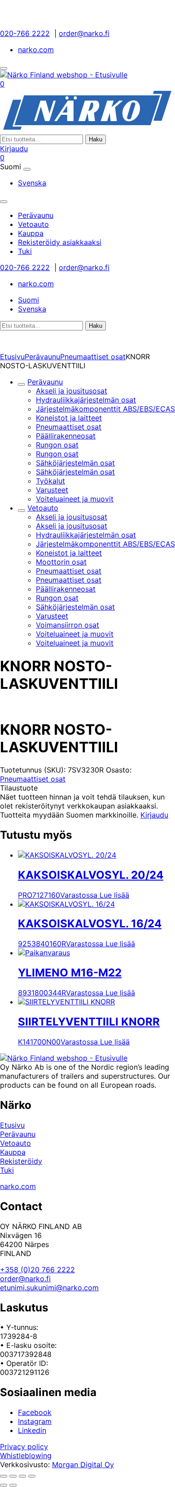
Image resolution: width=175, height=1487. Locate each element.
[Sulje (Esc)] (31, 1476)
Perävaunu (42, 356)
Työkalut (50, 480)
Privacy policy (24, 1446)
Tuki (7, 1170)
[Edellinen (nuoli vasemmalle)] (3, 1485)
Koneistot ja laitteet (69, 417)
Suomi (28, 299)
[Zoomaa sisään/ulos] (3, 1476)
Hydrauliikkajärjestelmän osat (86, 399)
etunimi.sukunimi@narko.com (49, 1287)
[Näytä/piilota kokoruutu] (13, 1476)
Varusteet (52, 489)
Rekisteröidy (21, 1161)
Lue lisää (114, 894)
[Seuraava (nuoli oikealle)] (13, 1485)
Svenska (32, 182)
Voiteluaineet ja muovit (75, 498)
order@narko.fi (84, 33)
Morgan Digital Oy (83, 1464)
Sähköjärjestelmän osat (75, 462)
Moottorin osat (61, 561)
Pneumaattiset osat (93, 356)
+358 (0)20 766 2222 (37, 1269)
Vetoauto (42, 507)
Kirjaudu (14, 148)
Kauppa (13, 1152)
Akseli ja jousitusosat (71, 390)
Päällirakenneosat (66, 435)
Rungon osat (57, 444)
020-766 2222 (25, 33)
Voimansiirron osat (67, 624)
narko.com (36, 49)
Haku (95, 139)
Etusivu (12, 356)
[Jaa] (22, 1476)
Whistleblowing (26, 1455)
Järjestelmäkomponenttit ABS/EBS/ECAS (105, 408)
